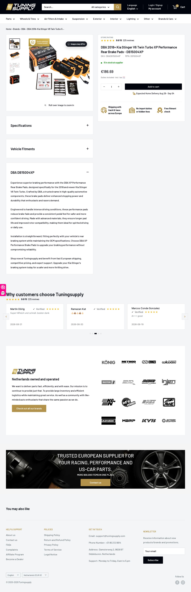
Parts (8, 18)
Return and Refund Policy (57, 539)
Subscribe (153, 560)
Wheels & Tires (28, 18)
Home (8, 29)
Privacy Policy (51, 544)
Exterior (97, 18)
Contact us (95, 482)
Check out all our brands (29, 408)
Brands (16, 29)
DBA (23, 29)
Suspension (78, 18)
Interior (114, 18)
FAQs (8, 544)
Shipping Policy (52, 535)
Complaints (12, 549)
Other (147, 18)
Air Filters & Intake (54, 18)
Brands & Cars (165, 18)
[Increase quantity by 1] (118, 87)
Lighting (131, 18)
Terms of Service (53, 549)
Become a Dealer (15, 559)
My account (154, 8)
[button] (185, 316)
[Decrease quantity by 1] (104, 87)
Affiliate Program (15, 554)
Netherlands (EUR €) (33, 575)
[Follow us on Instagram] (183, 582)
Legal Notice (50, 554)
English (11, 575)
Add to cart (153, 86)
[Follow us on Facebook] (177, 582)
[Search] (117, 7)
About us (10, 535)
